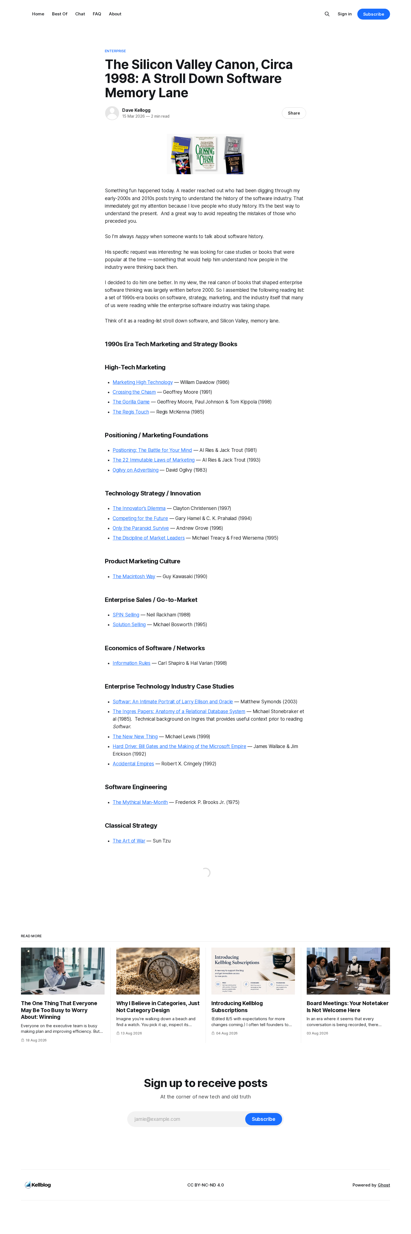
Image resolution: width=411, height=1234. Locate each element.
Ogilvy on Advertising (135, 470)
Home (38, 13)
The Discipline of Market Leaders (149, 538)
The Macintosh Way (134, 576)
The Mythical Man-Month (140, 802)
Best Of (59, 13)
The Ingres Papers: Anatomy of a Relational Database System (179, 711)
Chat (80, 13)
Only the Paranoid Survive (141, 528)
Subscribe (373, 14)
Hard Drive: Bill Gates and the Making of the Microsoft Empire (179, 746)
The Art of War (129, 841)
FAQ (97, 13)
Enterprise (115, 51)
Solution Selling (129, 624)
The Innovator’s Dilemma (139, 508)
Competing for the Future (140, 518)
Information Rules (131, 663)
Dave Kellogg (136, 110)
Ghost (384, 1185)
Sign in (345, 13)
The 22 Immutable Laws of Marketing (154, 460)
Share (294, 113)
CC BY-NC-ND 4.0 (205, 1185)
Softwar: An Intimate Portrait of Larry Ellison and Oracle (173, 701)
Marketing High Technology (143, 382)
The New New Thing (135, 736)
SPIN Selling (126, 615)
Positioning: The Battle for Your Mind (152, 450)
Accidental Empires (133, 763)
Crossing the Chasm (134, 392)
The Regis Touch (131, 412)
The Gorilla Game (131, 402)
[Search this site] (327, 14)
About (115, 13)
